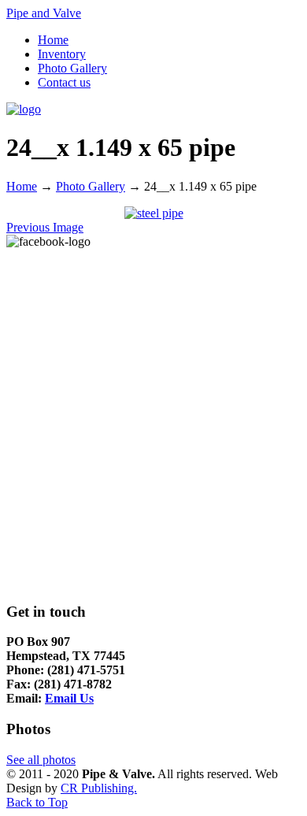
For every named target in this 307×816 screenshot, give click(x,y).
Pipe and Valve (43, 13)
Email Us (69, 698)
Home (21, 186)
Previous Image (44, 227)
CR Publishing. (99, 788)
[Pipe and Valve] (23, 109)
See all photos (41, 759)
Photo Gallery (90, 186)
